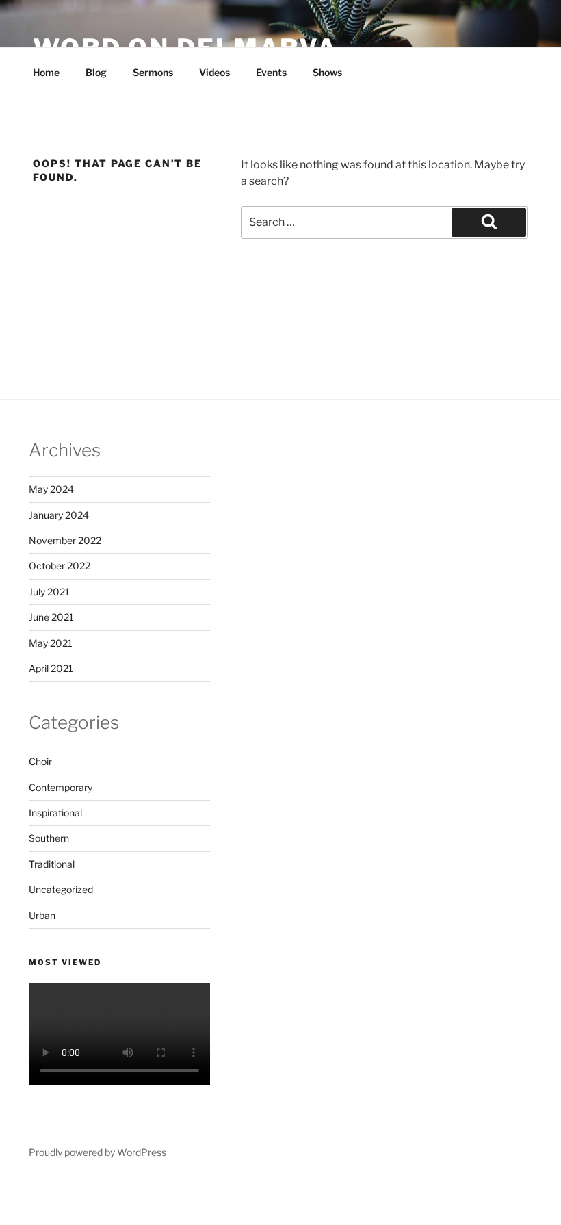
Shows (327, 72)
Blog (96, 72)
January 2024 (59, 515)
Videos (214, 72)
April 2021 (51, 668)
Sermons (153, 72)
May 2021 (51, 643)
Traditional (52, 864)
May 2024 (51, 489)
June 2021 (51, 617)
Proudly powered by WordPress (97, 1152)
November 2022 (65, 540)
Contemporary (60, 787)
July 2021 (49, 591)
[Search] (489, 222)
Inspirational (55, 812)
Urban (42, 915)
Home (46, 72)
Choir (40, 761)
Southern (49, 838)
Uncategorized (61, 889)
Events (271, 72)
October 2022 (59, 565)
